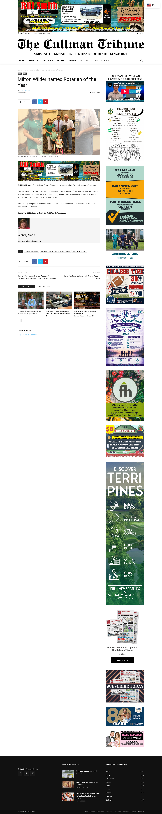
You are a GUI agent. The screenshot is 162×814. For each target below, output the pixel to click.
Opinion (118, 812)
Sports (92, 812)
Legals (134, 812)
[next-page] (22, 320)
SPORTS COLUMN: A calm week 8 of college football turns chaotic (88, 796)
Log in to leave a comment (28, 335)
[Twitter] (143, 33)
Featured (44, 251)
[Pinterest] (45, 101)
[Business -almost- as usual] (68, 774)
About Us (141, 812)
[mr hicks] (125, 738)
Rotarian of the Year (79, 251)
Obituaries (109, 812)
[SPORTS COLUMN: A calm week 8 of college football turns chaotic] (68, 797)
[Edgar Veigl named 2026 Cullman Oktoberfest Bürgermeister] (31, 300)
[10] (59, 171)
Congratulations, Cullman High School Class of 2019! (82, 277)
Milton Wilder (59, 251)
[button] (141, 61)
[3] (81, 16)
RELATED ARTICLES (26, 287)
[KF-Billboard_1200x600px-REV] (125, 716)
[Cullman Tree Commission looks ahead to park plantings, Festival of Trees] (59, 300)
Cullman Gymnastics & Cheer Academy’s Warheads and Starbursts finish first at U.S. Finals (37, 277)
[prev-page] (19, 320)
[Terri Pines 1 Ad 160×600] (125, 533)
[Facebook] (137, 33)
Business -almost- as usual (86, 771)
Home (20, 70)
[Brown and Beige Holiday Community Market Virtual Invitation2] (125, 134)
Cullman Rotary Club (31, 251)
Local (32, 70)
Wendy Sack (25, 90)
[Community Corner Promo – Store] (125, 441)
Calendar (126, 812)
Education (100, 812)
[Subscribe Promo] (125, 686)
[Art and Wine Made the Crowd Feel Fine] (68, 784)
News (26, 70)
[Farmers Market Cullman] (125, 395)
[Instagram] (140, 33)
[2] (125, 245)
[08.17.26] (125, 195)
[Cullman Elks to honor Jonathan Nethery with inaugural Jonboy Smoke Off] (87, 300)
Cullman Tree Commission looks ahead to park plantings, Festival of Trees (58, 313)
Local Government (52, 308)
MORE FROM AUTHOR (45, 287)
